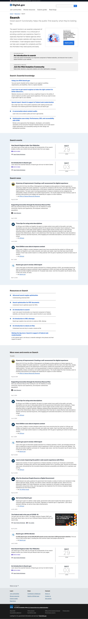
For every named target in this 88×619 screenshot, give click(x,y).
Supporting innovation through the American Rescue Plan (30, 205)
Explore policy (69, 42)
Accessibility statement (15, 612)
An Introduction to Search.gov (21, 163)
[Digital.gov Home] (27, 5)
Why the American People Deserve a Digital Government (35, 478)
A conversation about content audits (25, 111)
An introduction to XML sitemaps (24, 318)
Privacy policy (66, 610)
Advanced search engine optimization (25, 295)
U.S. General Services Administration (38, 607)
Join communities (15, 9)
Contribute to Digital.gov (34, 593)
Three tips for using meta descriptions (29, 223)
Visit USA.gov (43, 616)
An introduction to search (21, 310)
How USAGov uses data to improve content (30, 246)
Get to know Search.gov (24, 498)
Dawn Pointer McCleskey (19, 154)
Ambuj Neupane (17, 213)
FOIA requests (31, 610)
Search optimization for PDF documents (26, 302)
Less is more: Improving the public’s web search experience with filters (40, 460)
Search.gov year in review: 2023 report (29, 265)
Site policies (48, 598)
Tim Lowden (31, 522)
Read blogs (52, 9)
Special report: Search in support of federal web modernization (33, 102)
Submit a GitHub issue (33, 596)
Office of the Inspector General (52, 610)
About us (47, 593)
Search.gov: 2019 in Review (25, 534)
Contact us (48, 596)
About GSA (12, 610)
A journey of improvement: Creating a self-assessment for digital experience (42, 183)
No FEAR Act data (32, 612)
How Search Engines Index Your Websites (25, 145)
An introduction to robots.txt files (24, 326)
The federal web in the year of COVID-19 (24, 514)
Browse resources (29, 9)
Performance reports (50, 612)
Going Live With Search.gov (21, 80)
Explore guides (42, 9)
